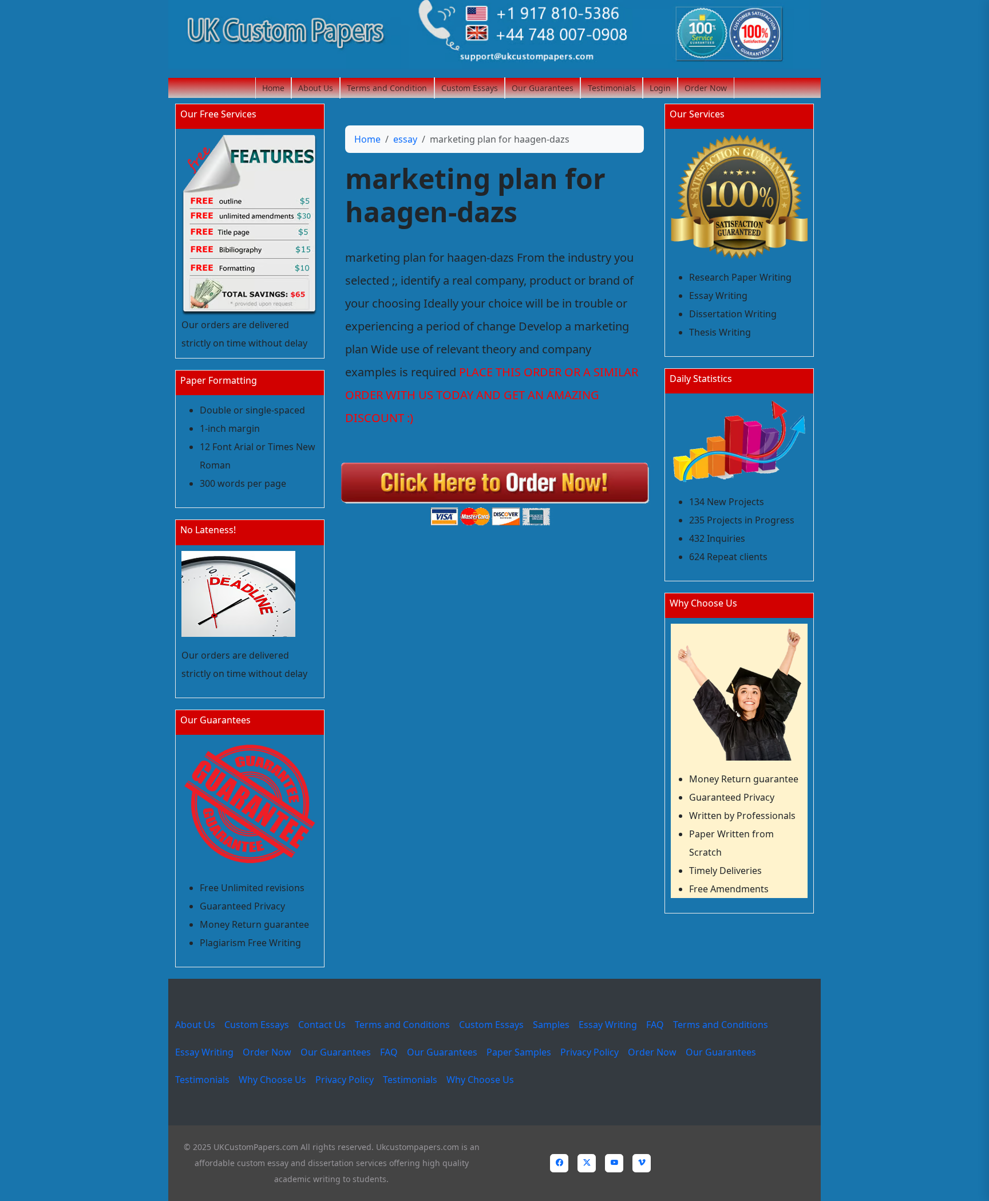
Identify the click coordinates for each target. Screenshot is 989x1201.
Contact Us (322, 1024)
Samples (551, 1024)
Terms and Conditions (402, 1024)
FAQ (655, 1024)
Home (273, 87)
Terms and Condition (387, 87)
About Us (315, 87)
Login (660, 87)
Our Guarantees (542, 87)
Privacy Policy (589, 1052)
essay (405, 139)
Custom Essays (469, 87)
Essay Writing (608, 1024)
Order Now (706, 87)
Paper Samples (518, 1052)
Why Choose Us (272, 1079)
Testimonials (612, 87)
